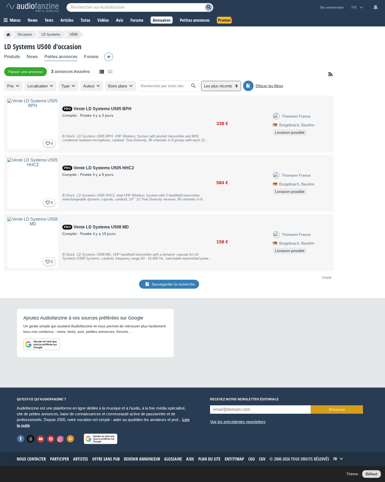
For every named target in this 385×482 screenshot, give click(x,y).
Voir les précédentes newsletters (238, 421)
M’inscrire (337, 409)
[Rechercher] (193, 86)
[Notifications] (375, 7)
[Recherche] (208, 7)
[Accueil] (8, 34)
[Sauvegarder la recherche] (248, 86)
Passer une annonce (25, 72)
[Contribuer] (108, 57)
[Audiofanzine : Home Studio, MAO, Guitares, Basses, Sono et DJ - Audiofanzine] (32, 7)
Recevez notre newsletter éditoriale (244, 399)
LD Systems (50, 34)
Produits (12, 56)
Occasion (25, 34)
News (32, 56)
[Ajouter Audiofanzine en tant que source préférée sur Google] (41, 344)
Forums (91, 56)
